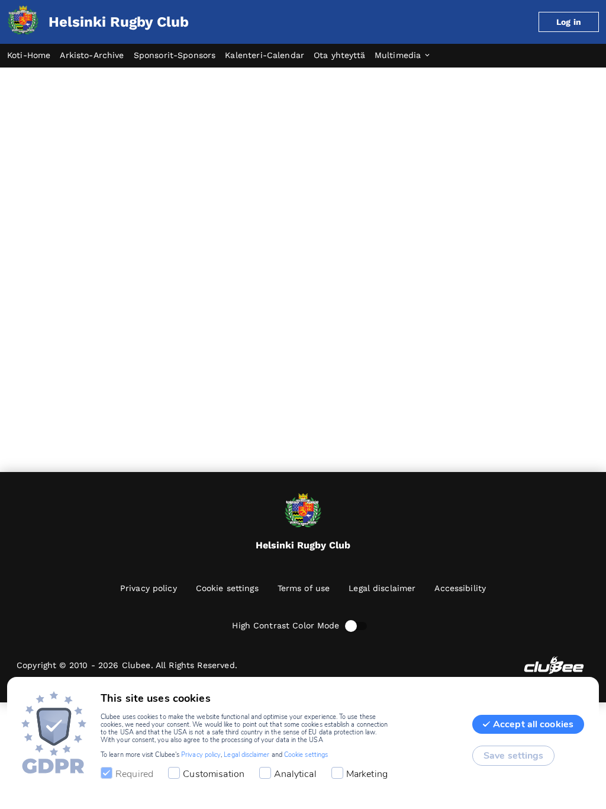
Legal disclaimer (246, 754)
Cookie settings (306, 754)
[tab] (33, 56)
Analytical (295, 774)
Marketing (367, 774)
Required (134, 774)
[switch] (351, 626)
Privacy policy (201, 754)
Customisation (213, 774)
